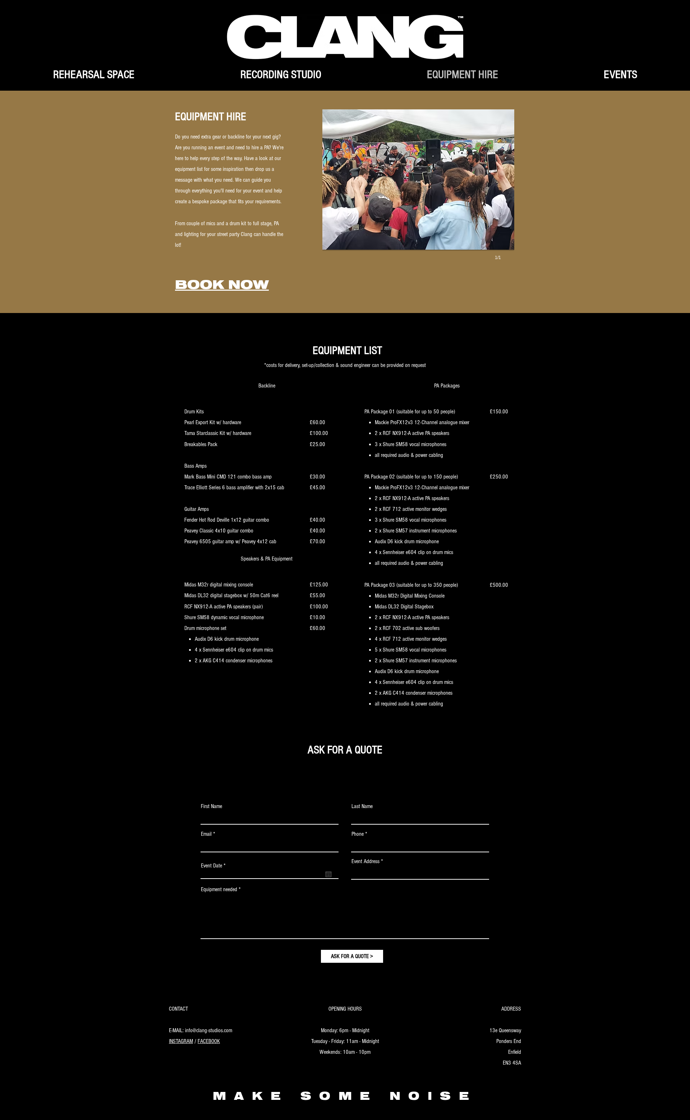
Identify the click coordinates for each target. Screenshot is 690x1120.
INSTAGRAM (181, 1041)
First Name (211, 806)
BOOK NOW (222, 286)
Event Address (365, 861)
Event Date (214, 866)
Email (206, 834)
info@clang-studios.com (208, 1030)
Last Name (362, 806)
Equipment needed (219, 889)
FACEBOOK (209, 1041)
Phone (357, 834)
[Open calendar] (328, 874)
